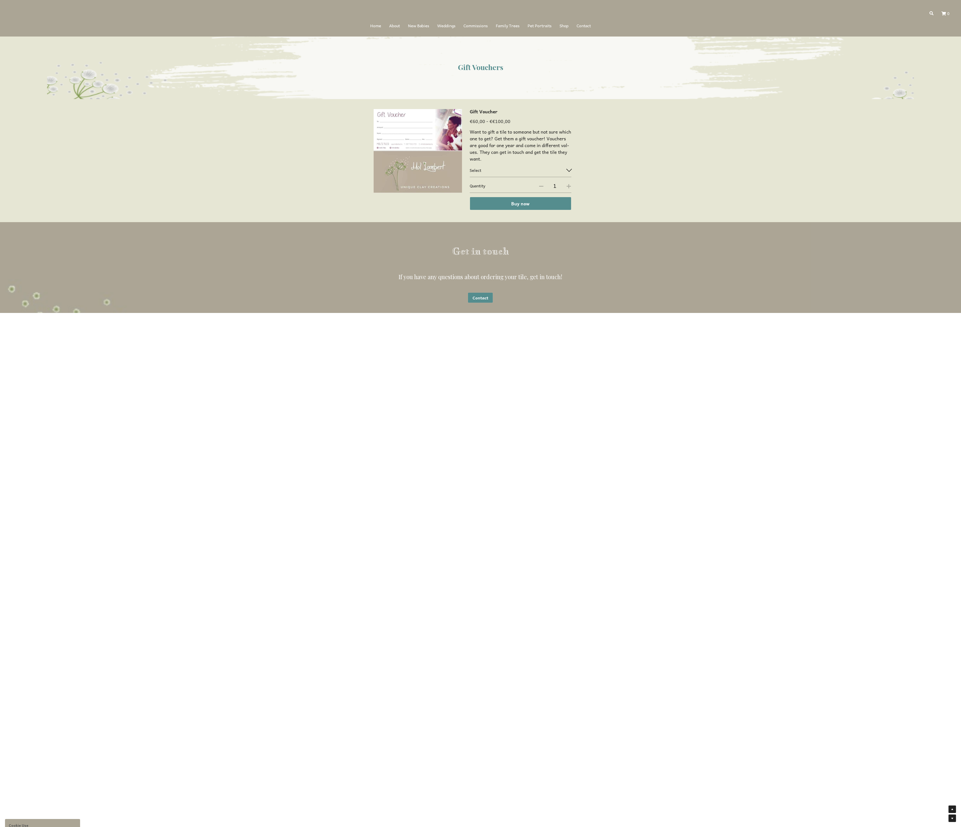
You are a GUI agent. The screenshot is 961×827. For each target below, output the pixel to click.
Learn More (29, 793)
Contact (480, 297)
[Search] (931, 13)
